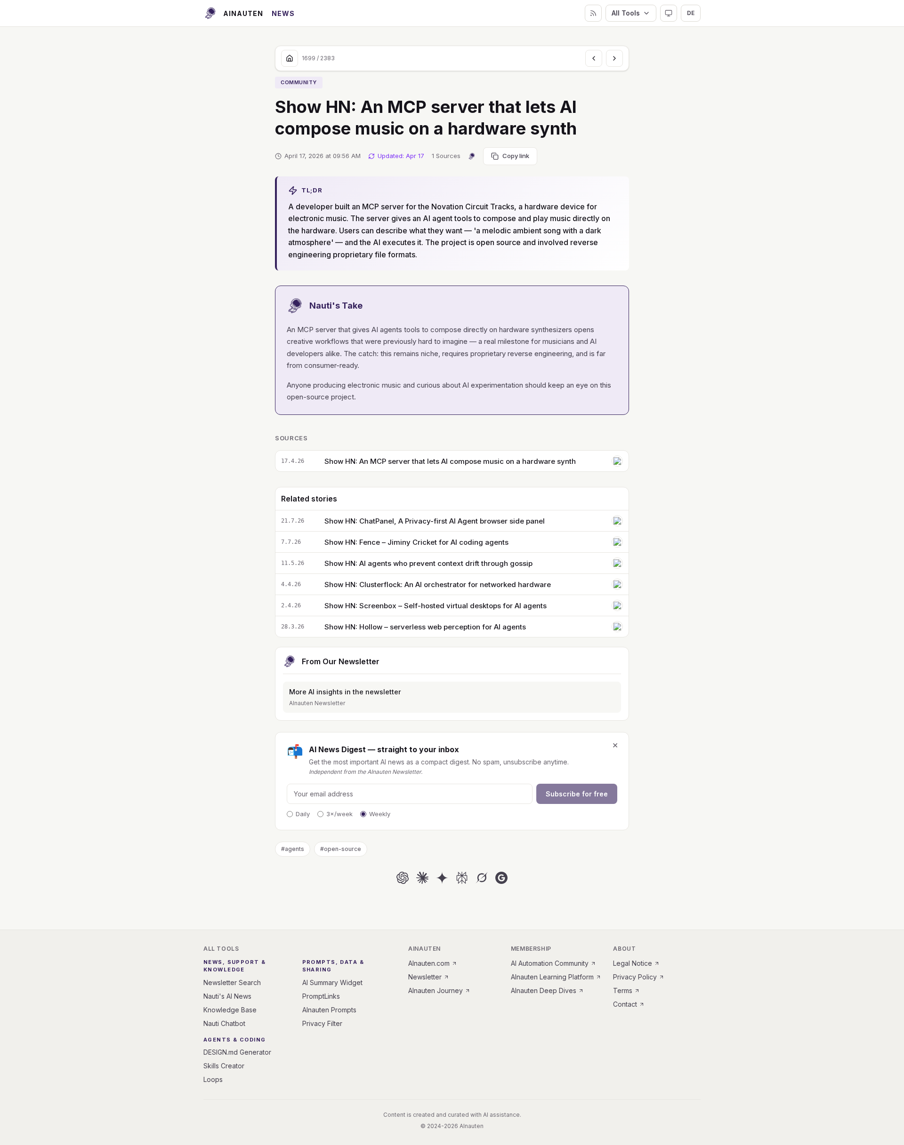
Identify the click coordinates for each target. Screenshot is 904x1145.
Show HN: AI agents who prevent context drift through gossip (428, 563)
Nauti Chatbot (224, 1023)
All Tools (626, 13)
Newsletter (425, 977)
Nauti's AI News (227, 996)
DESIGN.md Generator (237, 1052)
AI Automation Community (550, 963)
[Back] (593, 58)
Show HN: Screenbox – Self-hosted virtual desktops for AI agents (435, 605)
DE (690, 12)
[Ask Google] (501, 878)
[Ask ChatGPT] (402, 878)
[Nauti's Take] (472, 156)
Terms (622, 990)
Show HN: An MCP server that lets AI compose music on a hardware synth (450, 461)
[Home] (289, 58)
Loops (213, 1079)
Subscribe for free (577, 794)
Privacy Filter (322, 1023)
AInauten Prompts (329, 1010)
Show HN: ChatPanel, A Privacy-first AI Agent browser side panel (434, 521)
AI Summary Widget (332, 982)
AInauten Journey (435, 990)
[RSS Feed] (593, 13)
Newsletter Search (232, 982)
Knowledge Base (230, 1010)
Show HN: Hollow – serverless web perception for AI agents (425, 626)
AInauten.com (429, 963)
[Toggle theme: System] (668, 13)
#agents (292, 848)
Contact (625, 1004)
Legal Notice (632, 963)
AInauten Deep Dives (543, 990)
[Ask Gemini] (442, 878)
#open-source (340, 848)
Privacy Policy (635, 977)
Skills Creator (223, 1066)
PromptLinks (321, 996)
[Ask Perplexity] (462, 878)
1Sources (446, 155)
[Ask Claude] (422, 878)
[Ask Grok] (482, 878)
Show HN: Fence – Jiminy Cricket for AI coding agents (416, 542)
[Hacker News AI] (617, 461)
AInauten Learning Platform (552, 977)
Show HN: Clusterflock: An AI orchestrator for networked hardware (437, 584)
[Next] (614, 58)
